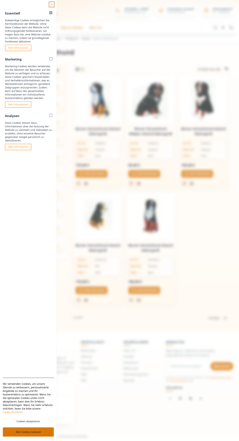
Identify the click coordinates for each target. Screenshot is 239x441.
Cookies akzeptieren (28, 421)
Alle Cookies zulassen (28, 432)
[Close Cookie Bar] (52, 4)
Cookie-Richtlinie (13, 412)
